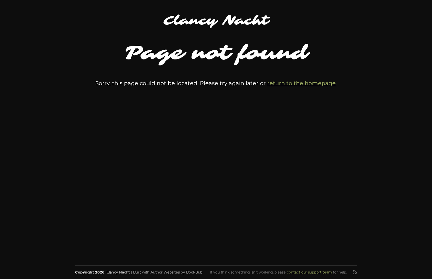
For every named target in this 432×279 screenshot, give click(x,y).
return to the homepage (301, 83)
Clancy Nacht (216, 20)
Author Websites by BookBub (176, 272)
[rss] (355, 272)
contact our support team (309, 272)
